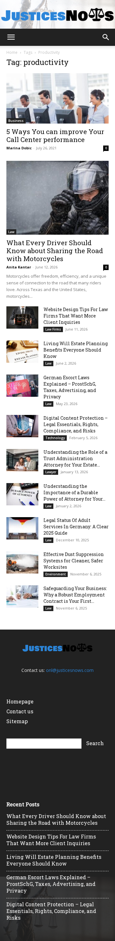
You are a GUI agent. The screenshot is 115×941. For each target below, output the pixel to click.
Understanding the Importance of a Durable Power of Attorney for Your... (74, 492)
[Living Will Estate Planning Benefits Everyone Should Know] (22, 351)
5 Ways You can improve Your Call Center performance (55, 135)
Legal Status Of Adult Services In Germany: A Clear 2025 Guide (76, 526)
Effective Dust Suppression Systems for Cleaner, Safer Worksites (73, 560)
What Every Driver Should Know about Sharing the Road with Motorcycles (54, 250)
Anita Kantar (18, 267)
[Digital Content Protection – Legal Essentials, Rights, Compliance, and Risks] (22, 426)
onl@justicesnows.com (70, 670)
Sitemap (17, 721)
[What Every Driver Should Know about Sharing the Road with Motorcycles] (57, 198)
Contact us (19, 711)
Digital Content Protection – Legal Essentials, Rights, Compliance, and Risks (75, 424)
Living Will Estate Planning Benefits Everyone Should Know (75, 349)
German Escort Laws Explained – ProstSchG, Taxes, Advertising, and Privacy (69, 387)
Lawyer (50, 472)
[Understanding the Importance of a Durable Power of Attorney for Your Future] (22, 494)
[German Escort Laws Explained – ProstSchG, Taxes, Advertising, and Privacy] (22, 385)
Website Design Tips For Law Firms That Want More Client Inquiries (75, 315)
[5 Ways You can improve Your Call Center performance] (57, 98)
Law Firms (53, 329)
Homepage (20, 701)
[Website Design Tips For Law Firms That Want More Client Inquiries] (22, 317)
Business (16, 120)
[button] (11, 37)
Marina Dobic (19, 148)
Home (12, 52)
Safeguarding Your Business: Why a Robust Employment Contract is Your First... (75, 594)
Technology (55, 438)
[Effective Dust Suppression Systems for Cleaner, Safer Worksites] (22, 562)
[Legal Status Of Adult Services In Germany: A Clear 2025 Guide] (22, 528)
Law (11, 232)
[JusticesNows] (57, 14)
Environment (55, 574)
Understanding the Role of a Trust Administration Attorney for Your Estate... (75, 458)
